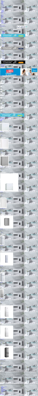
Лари (2, 40)
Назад (1, 8)
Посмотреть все (2, 9)
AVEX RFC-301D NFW (2, 318)
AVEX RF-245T (1, 245)
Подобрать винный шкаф (3, 23)
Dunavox (2, 20)
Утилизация (2, 3)
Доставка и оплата (2, 1)
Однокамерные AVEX (9, 117)
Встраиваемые (2, 11)
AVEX (1, 135)
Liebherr (3, 53)
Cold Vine (3, 60)
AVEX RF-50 (1, 131)
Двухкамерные (2, 10)
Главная (2, 0)
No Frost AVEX (5, 117)
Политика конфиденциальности (4, 390)
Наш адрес (2, 2)
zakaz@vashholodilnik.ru (2, 394)
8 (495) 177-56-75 (2, 64)
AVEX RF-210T (1, 282)
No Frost (2, 16)
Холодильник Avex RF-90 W (2, 208)
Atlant (1, 17)
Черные (2, 12)
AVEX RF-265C (1, 298)
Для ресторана (2, 21)
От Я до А (1, 120)
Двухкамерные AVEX (2, 117)
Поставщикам (2, 391)
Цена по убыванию (2, 119)
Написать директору (1, 395)
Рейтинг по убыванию (2, 118)
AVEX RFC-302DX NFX (2, 359)
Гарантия (2, 386)
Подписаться (1, 382)
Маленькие (2, 15)
